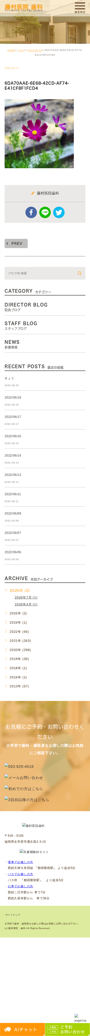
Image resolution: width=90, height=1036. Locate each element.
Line (45, 212)
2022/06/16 (13, 436)
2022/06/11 (13, 494)
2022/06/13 (13, 475)
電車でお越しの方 (20, 862)
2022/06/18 (13, 397)
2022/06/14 (13, 455)
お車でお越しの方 (20, 886)
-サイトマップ (12, 915)
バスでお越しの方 (20, 874)
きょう (9, 378)
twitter (59, 212)
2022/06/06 (13, 552)
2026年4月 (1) (26, 604)
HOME (11, 50)
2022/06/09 (13, 513)
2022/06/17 (13, 417)
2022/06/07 (13, 533)
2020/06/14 (34, 50)
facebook (31, 212)
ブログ (21, 50)
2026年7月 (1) (26, 597)
